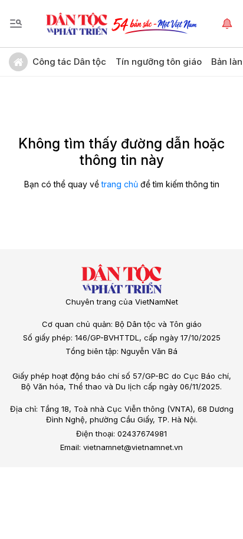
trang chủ (119, 184)
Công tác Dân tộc (69, 61)
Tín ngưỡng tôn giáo (159, 61)
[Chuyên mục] (16, 23)
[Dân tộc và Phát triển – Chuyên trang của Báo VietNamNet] (76, 23)
